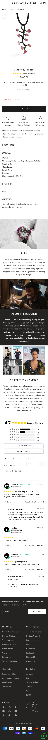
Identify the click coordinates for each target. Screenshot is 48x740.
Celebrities (30, 648)
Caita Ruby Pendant (17, 9)
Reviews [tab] (8, 459)
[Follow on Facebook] (3, 707)
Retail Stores (7, 682)
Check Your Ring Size (10, 631)
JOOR (28, 695)
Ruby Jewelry (6, 207)
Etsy (27, 678)
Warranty (5, 653)
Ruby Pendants (17, 207)
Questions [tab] (22, 459)
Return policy (7, 648)
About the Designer (33, 631)
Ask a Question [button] (25, 451)
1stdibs (29, 686)
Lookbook (30, 653)
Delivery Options (8, 636)
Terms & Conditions (9, 661)
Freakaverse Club (9, 674)
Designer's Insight (33, 636)
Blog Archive (31, 657)
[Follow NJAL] (9, 715)
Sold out (24, 108)
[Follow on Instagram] (9, 707)
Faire (28, 690)
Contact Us (30, 661)
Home (4, 9)
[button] (38, 502)
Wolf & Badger (32, 682)
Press (28, 644)
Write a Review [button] (25, 446)
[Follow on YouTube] (3, 711)
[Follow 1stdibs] (3, 715)
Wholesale (6, 686)
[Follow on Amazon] (9, 711)
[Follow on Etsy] (15, 711)
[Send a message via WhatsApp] (44, 736)
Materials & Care (8, 644)
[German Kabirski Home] (36, 707)
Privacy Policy (7, 657)
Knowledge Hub (32, 640)
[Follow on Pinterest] (15, 707)
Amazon (29, 674)
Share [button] (9, 502)
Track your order (8, 640)
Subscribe (36, 611)
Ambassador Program (10, 678)
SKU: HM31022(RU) (24, 90)
